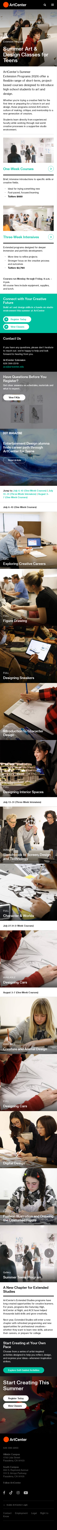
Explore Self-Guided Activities (23, 1370)
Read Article (14, 460)
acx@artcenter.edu (13, 366)
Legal (34, 1513)
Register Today (18, 319)
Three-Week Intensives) (23, 494)
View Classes (17, 326)
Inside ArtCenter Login (17, 1505)
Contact (7, 1513)
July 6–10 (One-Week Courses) (30, 490)
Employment (21, 1513)
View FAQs (14, 397)
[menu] (52, 5)
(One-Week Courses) (16, 497)
